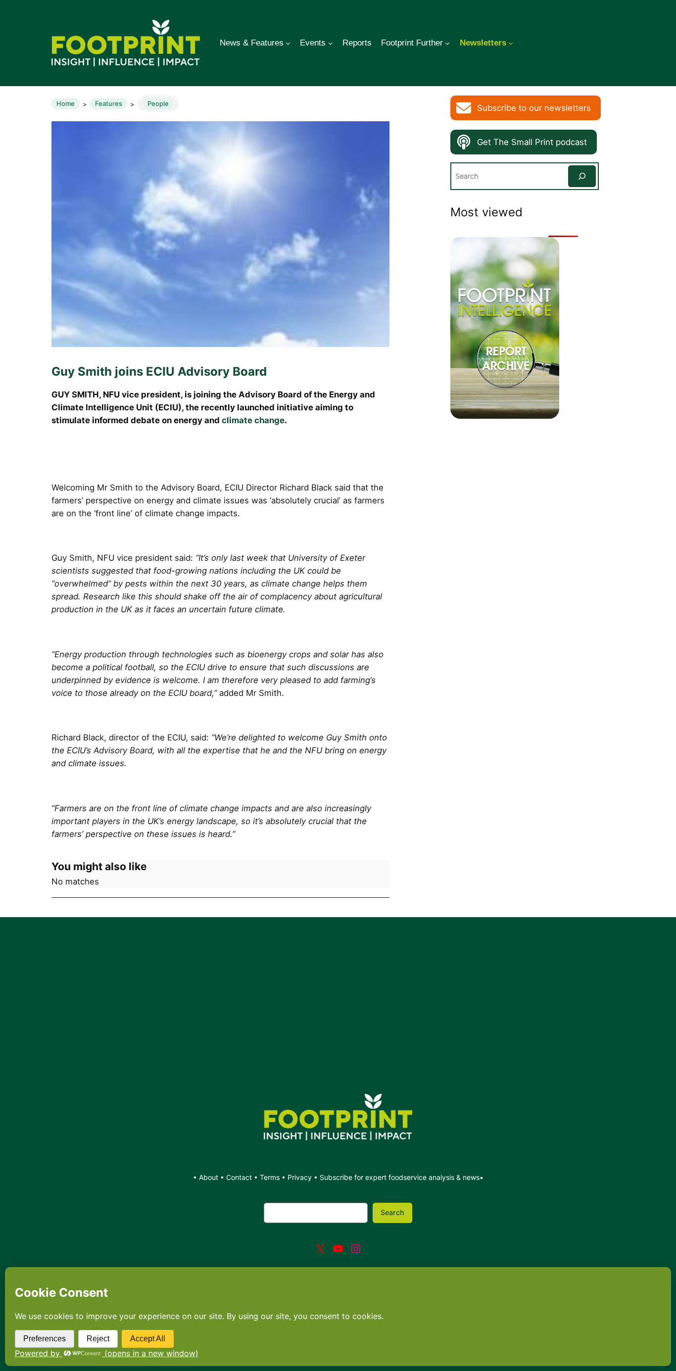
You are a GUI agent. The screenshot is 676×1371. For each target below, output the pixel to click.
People (158, 103)
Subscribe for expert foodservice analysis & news (400, 1177)
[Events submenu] (330, 43)
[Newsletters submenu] (510, 43)
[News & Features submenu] (288, 43)
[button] (525, 108)
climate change (253, 420)
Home (65, 103)
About (209, 1177)
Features (108, 103)
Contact (240, 1177)
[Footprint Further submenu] (447, 43)
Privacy (300, 1177)
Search (392, 1212)
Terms (270, 1177)
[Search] (582, 176)
